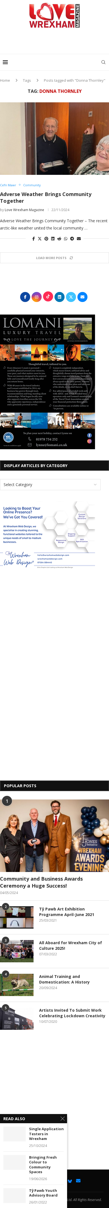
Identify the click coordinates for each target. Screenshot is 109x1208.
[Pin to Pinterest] (46, 238)
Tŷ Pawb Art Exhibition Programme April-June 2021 (66, 911)
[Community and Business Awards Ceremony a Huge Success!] (54, 835)
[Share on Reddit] (59, 238)
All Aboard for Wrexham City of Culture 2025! (70, 945)
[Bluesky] (70, 1180)
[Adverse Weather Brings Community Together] (54, 138)
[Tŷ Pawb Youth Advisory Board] (14, 1195)
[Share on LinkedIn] (52, 238)
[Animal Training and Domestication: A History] (17, 985)
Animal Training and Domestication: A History (64, 979)
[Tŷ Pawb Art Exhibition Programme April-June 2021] (17, 917)
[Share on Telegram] (72, 238)
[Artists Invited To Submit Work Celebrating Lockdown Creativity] (17, 1019)
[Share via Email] (79, 238)
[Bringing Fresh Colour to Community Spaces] (14, 1162)
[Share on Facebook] (33, 238)
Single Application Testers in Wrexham (46, 1134)
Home (5, 80)
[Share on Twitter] (40, 238)
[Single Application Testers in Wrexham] (14, 1134)
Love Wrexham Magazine (24, 209)
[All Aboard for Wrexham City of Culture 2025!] (17, 951)
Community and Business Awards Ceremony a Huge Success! (41, 882)
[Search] (103, 62)
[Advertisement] (56, 43)
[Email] (78, 1180)
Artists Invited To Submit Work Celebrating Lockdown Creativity (72, 1013)
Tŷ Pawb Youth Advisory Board (43, 1193)
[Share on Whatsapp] (65, 238)
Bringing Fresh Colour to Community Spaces (43, 1165)
